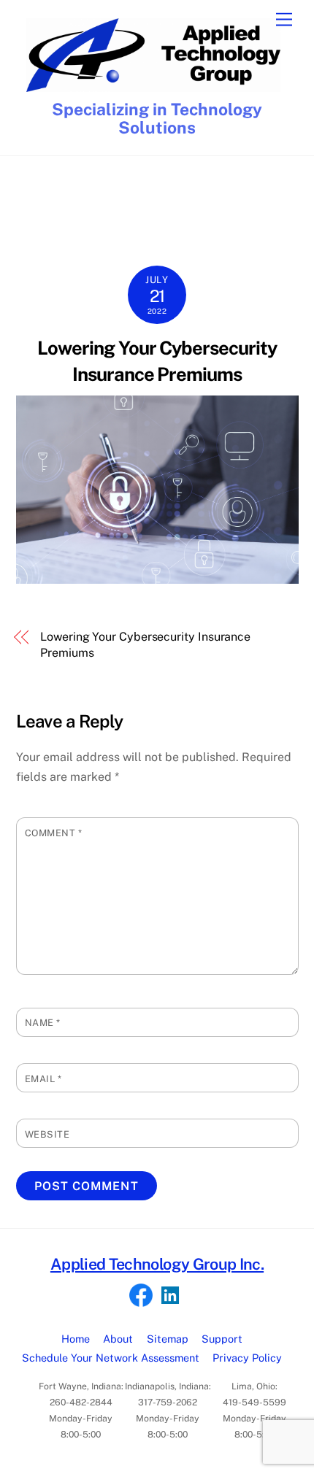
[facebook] (141, 1295)
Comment (54, 832)
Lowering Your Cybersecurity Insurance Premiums (145, 645)
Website (47, 1134)
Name (43, 1022)
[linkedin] (170, 1295)
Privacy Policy (247, 1357)
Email (43, 1078)
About (118, 1338)
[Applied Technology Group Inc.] (153, 85)
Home (75, 1338)
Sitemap (167, 1338)
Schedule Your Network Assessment (110, 1357)
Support (222, 1338)
